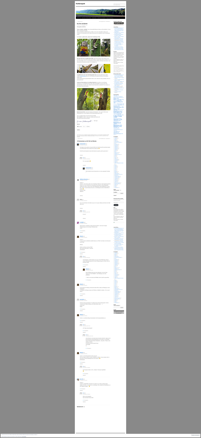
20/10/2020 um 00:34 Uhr (89, 270)
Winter (115, 134)
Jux (115, 110)
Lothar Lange (118, 116)
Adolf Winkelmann (116, 96)
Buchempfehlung (121, 97)
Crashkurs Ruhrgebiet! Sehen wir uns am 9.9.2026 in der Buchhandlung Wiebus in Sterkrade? (119, 75)
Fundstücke (121, 104)
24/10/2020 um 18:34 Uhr (86, 394)
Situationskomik (116, 173)
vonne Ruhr (117, 131)
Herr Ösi (81, 379)
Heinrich (81, 236)
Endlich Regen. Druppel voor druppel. (119, 77)
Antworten (81, 155)
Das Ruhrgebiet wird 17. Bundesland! (104, 21)
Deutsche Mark (116, 141)
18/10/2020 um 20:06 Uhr (86, 158)
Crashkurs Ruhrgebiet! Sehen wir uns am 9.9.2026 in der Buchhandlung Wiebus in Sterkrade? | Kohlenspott (119, 28)
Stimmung (85, 135)
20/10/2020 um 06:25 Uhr (83, 300)
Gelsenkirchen (119, 107)
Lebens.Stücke (116, 159)
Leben (115, 113)
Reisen (115, 170)
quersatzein (82, 299)
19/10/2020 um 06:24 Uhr (83, 200)
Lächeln (115, 158)
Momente (115, 165)
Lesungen (115, 276)
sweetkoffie (82, 222)
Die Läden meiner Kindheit (117, 142)
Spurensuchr (116, 175)
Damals (119, 100)
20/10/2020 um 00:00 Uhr (86, 257)
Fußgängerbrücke (83, 76)
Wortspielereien (116, 187)
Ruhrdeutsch (117, 123)
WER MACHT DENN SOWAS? (86, 17)
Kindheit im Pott (120, 110)
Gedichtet (117, 106)
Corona (115, 100)
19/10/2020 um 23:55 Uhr (83, 237)
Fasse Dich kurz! (79, 21)
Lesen (119, 113)
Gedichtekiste (116, 148)
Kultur (116, 112)
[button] (83, 48)
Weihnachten (116, 132)
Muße (80, 135)
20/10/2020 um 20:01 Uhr (86, 325)
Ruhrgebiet (82, 135)
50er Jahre (116, 95)
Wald (93, 135)
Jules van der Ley (116, 43)
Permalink (78, 136)
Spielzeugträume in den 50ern (118, 174)
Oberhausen (117, 120)
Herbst (108, 134)
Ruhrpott (89, 134)
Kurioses (115, 157)
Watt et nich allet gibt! (117, 182)
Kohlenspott (80, 3)
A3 (99, 134)
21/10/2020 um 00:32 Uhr (83, 353)
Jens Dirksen (122, 109)
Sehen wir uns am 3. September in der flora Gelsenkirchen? (118, 44)
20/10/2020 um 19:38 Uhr (83, 315)
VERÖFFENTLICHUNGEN (101, 17)
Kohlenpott (118, 111)
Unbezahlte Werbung (116, 128)
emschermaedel (82, 143)
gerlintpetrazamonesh (117, 47)
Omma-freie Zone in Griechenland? (118, 89)
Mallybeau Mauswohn (84, 179)
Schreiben (116, 127)
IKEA (115, 151)
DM (114, 143)
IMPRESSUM (94, 17)
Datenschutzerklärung (109, 17)
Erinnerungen (120, 103)
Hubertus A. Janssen (117, 108)
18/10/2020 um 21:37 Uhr (83, 180)
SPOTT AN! (79, 17)
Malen (115, 164)
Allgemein (86, 134)
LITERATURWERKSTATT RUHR (118, 278)
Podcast (115, 167)
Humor (117, 109)
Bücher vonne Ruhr (119, 99)
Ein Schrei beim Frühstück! (119, 46)
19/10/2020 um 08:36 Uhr (83, 223)
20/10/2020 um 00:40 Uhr (83, 285)
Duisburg (101, 134)
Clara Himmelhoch (116, 38)
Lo (86, 24)
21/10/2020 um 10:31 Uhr (83, 380)
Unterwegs (92, 134)
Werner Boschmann (118, 133)
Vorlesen (115, 181)
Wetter (115, 185)
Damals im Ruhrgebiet (118, 102)
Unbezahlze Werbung (117, 177)
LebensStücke (116, 160)
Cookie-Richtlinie (24, 436)
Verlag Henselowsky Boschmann (118, 130)
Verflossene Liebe (90, 135)
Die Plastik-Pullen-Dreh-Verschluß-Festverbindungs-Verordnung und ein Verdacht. (119, 48)
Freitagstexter (116, 261)
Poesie (115, 169)
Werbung (115, 184)
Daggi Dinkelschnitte (117, 34)
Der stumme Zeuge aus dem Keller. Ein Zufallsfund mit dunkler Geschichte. (118, 84)
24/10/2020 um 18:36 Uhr (86, 367)
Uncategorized (116, 293)
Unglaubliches (116, 294)
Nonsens (118, 119)
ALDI (120, 96)
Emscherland (105, 134)
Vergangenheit (116, 180)
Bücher (116, 98)
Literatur (121, 115)
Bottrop (116, 97)
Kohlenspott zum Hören (117, 154)
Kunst (78, 135)
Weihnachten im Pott (117, 183)
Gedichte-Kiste (116, 147)
